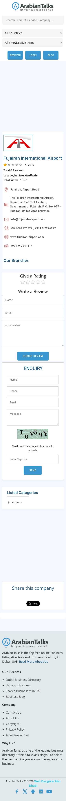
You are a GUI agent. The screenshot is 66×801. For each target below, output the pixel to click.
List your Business (18, 685)
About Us (12, 718)
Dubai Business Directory (23, 680)
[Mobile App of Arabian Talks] (33, 791)
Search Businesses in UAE (23, 691)
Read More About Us (33, 662)
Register (15, 55)
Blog (51, 55)
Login (33, 55)
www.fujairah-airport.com (27, 237)
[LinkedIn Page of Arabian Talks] (41, 791)
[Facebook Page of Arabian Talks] (17, 791)
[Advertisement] (33, 98)
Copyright (12, 724)
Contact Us (13, 712)
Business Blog (15, 697)
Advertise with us (18, 735)
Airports (17, 502)
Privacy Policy (15, 729)
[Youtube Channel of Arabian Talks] (49, 791)
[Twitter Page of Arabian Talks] (25, 791)
